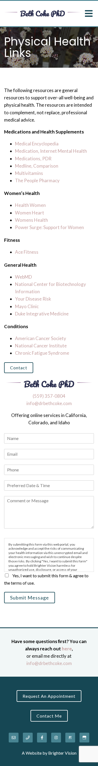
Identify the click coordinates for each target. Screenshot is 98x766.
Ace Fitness (26, 252)
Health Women (30, 205)
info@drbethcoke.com (49, 403)
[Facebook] (42, 737)
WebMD (23, 277)
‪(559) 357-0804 (49, 396)
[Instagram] (56, 737)
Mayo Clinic (27, 306)
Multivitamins (29, 173)
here (67, 648)
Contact (18, 367)
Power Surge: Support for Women (49, 227)
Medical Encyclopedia (37, 143)
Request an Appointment (49, 696)
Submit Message (29, 598)
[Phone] (28, 737)
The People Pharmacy (37, 180)
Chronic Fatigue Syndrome (42, 353)
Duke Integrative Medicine (42, 314)
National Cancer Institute (41, 345)
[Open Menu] (89, 13)
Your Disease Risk (33, 299)
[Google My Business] (84, 737)
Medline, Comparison (36, 166)
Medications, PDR (33, 158)
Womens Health (31, 220)
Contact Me (49, 715)
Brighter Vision (62, 752)
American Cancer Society (40, 338)
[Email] (14, 737)
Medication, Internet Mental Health (51, 151)
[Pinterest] (70, 737)
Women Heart (29, 213)
